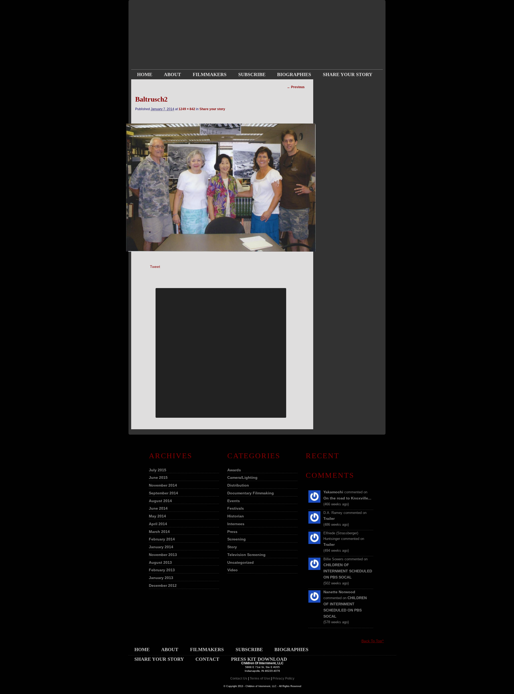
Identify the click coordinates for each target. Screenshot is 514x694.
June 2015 (158, 477)
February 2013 (162, 570)
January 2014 (161, 547)
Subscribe (252, 74)
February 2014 (162, 539)
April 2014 (158, 524)
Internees (235, 524)
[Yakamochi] (314, 501)
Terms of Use (260, 678)
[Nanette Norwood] (314, 601)
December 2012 (163, 585)
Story (232, 547)
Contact (149, 84)
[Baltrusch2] (221, 187)
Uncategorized (240, 562)
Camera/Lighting (242, 477)
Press (232, 531)
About (172, 74)
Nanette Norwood (339, 592)
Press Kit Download (200, 84)
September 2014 (163, 493)
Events (233, 501)
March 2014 (159, 531)
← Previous (296, 87)
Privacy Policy (283, 678)
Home (144, 74)
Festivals (235, 508)
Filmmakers (209, 74)
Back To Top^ (372, 641)
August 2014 (160, 501)
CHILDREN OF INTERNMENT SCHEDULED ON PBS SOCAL (347, 571)
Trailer (329, 518)
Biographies (294, 74)
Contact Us (238, 678)
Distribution (238, 485)
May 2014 (157, 516)
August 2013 (160, 562)
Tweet (155, 266)
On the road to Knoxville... (347, 498)
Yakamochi (333, 492)
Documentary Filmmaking (250, 493)
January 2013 (161, 578)
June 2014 (158, 508)
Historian (235, 516)
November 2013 (163, 555)
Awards (234, 470)
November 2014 (163, 485)
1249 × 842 (187, 109)
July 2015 (157, 470)
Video (232, 570)
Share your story (347, 74)
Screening (236, 539)
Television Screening (246, 555)
